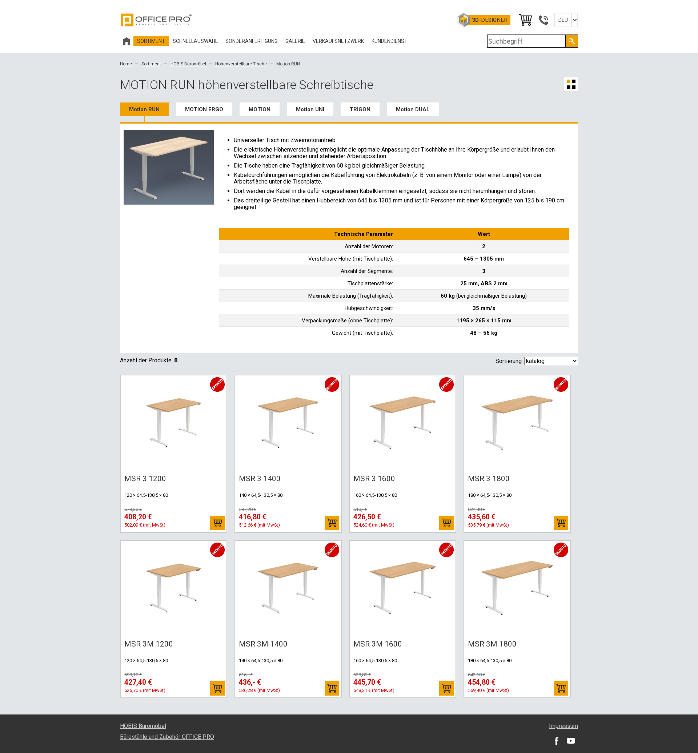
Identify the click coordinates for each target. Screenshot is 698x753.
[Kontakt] (543, 20)
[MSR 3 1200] (174, 422)
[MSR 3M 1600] (403, 588)
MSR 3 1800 (489, 478)
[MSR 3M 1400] (288, 588)
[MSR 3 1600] (403, 422)
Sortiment (151, 64)
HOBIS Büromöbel (188, 64)
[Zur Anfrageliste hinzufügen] (217, 523)
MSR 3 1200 (145, 478)
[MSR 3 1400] (288, 422)
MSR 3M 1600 (377, 644)
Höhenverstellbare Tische (241, 64)
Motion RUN (144, 109)
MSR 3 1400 (260, 478)
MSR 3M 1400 (263, 644)
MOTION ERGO (204, 109)
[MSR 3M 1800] (517, 588)
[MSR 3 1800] (517, 422)
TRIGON (360, 109)
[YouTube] (570, 740)
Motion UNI (310, 109)
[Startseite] (126, 41)
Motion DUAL (413, 109)
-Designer (490, 20)
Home (126, 64)
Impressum (563, 725)
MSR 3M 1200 (148, 644)
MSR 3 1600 (374, 478)
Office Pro (156, 20)
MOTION (259, 109)
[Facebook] (556, 740)
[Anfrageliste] (525, 20)
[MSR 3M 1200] (174, 588)
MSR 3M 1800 (492, 644)
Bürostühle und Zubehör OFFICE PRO (167, 736)
